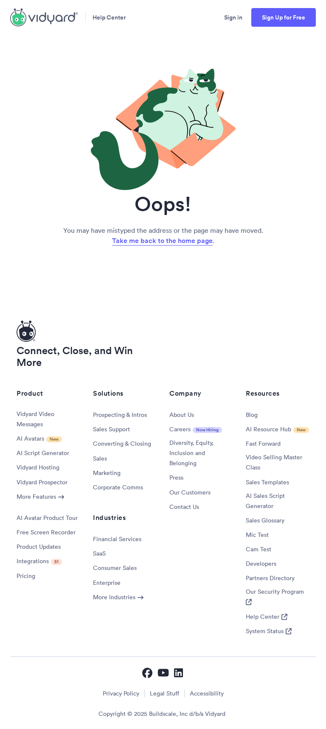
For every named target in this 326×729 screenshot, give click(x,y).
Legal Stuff (164, 693)
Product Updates (39, 546)
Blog (252, 415)
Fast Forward (263, 443)
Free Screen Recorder (46, 532)
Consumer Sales (115, 568)
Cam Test (258, 549)
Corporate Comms (118, 487)
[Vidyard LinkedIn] (179, 672)
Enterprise (107, 583)
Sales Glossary (265, 520)
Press (176, 477)
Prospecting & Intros (120, 415)
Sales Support (111, 429)
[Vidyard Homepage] (44, 17)
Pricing (26, 576)
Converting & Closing (122, 443)
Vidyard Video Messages (35, 419)
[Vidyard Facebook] (147, 672)
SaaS (99, 553)
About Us (181, 415)
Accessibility (207, 693)
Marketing (107, 473)
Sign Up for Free (283, 17)
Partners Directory (270, 578)
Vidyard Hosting (38, 467)
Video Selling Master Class (274, 462)
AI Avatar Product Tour (47, 518)
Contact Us (184, 507)
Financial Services (117, 539)
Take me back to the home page (162, 240)
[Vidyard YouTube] (163, 672)
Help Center (109, 17)
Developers (261, 563)
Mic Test (257, 535)
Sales (100, 458)
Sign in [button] (233, 17)
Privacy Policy (121, 693)
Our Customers (190, 492)
